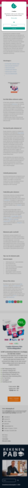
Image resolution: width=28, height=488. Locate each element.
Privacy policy (14, 18)
